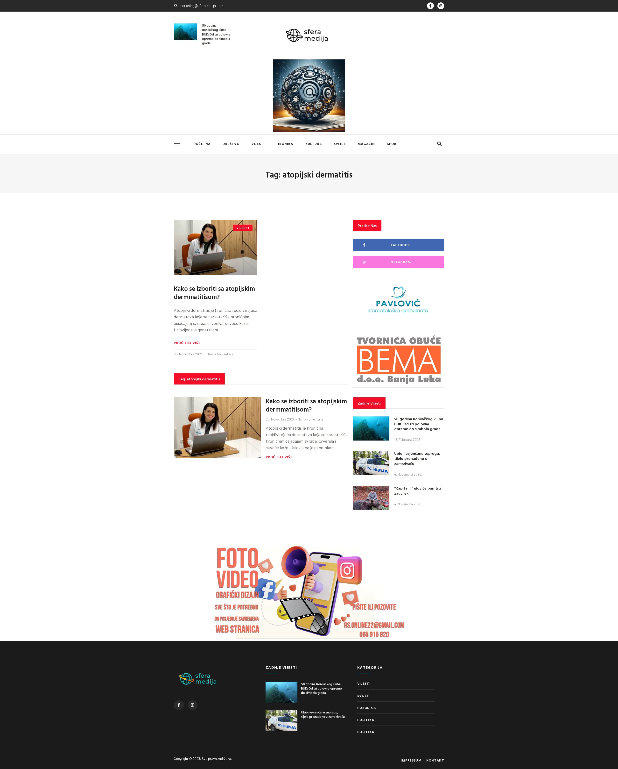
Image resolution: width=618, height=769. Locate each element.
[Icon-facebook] (430, 5)
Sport (393, 143)
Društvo (231, 143)
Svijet (340, 143)
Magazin (366, 143)
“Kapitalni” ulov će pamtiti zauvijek (417, 490)
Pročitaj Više (187, 342)
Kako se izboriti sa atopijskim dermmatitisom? (214, 292)
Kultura (313, 143)
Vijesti (258, 143)
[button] (439, 144)
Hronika (285, 143)
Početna (202, 143)
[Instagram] (440, 5)
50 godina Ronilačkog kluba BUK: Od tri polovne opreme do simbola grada (216, 34)
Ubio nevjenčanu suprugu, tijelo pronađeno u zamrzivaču (417, 458)
